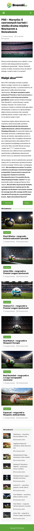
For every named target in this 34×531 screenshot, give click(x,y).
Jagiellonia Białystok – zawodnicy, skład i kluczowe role (22, 446)
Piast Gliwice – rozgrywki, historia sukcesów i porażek (15, 237)
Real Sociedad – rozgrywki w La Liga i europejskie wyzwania (16, 377)
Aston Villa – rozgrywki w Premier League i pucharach (16, 272)
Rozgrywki (6, 38)
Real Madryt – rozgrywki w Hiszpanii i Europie (15, 342)
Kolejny (27, 203)
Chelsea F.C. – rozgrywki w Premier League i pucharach (16, 307)
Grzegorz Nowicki (8, 36)
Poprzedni (8, 203)
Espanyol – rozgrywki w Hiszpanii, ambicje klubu (14, 413)
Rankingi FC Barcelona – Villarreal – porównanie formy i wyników (20, 467)
